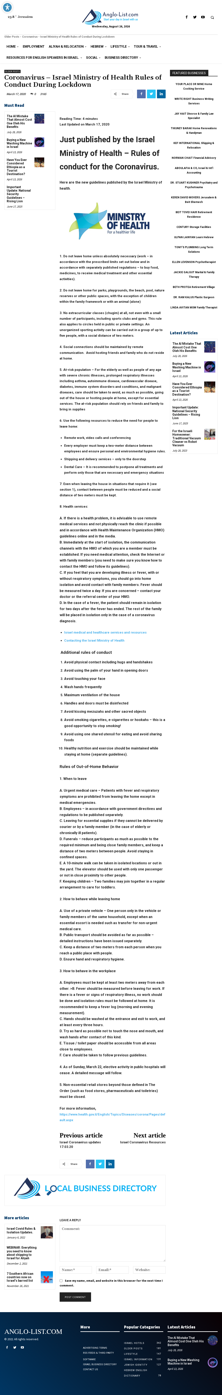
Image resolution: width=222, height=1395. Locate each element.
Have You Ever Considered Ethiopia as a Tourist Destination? (17, 167)
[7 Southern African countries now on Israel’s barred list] (47, 1277)
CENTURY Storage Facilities (193, 227)
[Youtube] (203, 17)
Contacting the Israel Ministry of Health (94, 640)
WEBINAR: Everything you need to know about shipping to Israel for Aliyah (22, 1253)
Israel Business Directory (100, 1364)
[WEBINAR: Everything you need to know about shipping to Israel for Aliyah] (47, 1251)
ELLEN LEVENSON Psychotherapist (194, 262)
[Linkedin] (161, 94)
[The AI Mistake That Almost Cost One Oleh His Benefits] (39, 119)
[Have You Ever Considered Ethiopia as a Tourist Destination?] (39, 162)
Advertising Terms (95, 1347)
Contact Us (90, 1369)
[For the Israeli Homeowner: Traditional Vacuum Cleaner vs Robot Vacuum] (209, 434)
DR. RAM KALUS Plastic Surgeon (193, 297)
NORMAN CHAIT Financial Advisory (194, 157)
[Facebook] (187, 17)
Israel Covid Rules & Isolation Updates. (21, 1230)
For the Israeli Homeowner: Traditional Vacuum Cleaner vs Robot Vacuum (186, 438)
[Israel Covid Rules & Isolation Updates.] (47, 1232)
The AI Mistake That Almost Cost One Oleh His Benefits (19, 121)
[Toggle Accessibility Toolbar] (7, 7)
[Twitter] (195, 17)
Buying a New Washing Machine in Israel (19, 143)
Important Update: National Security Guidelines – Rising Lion (186, 413)
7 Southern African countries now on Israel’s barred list (20, 1277)
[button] (212, 17)
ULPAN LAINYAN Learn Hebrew (194, 237)
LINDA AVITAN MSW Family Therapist (193, 307)
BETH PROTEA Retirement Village (194, 287)
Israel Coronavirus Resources (143, 1142)
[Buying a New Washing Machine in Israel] (39, 142)
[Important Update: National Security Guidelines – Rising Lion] (39, 189)
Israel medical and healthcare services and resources (105, 632)
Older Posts (11, 36)
